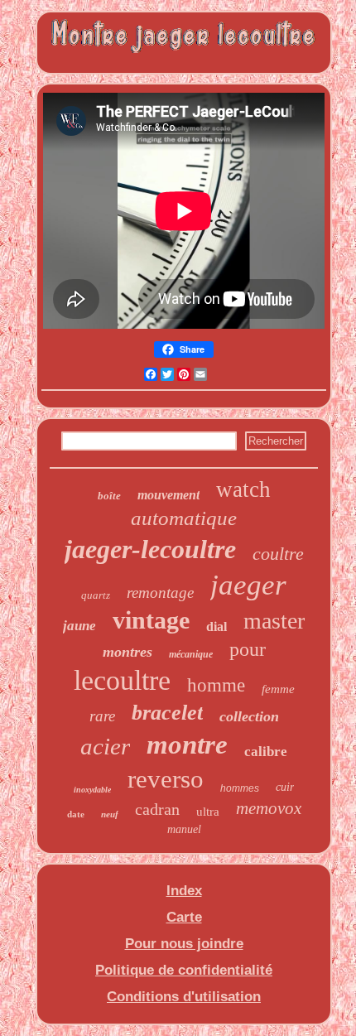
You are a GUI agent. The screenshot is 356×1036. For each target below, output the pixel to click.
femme (278, 689)
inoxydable (92, 789)
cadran (157, 809)
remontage (160, 592)
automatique (184, 518)
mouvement (168, 495)
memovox (268, 808)
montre (187, 744)
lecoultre (122, 680)
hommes (239, 788)
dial (216, 626)
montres (127, 651)
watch (243, 489)
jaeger (248, 585)
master (274, 621)
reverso (165, 778)
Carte (184, 917)
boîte (109, 495)
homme (216, 685)
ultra (207, 811)
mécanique (191, 654)
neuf (109, 814)
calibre (265, 751)
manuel (184, 829)
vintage (151, 620)
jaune (79, 626)
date (75, 814)
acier (105, 746)
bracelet (167, 713)
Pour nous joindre (184, 944)
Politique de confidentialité (183, 970)
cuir (285, 787)
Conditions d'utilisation (184, 997)
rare (102, 716)
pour (247, 649)
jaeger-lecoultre (150, 549)
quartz (95, 595)
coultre (278, 553)
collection (249, 716)
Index (184, 891)
